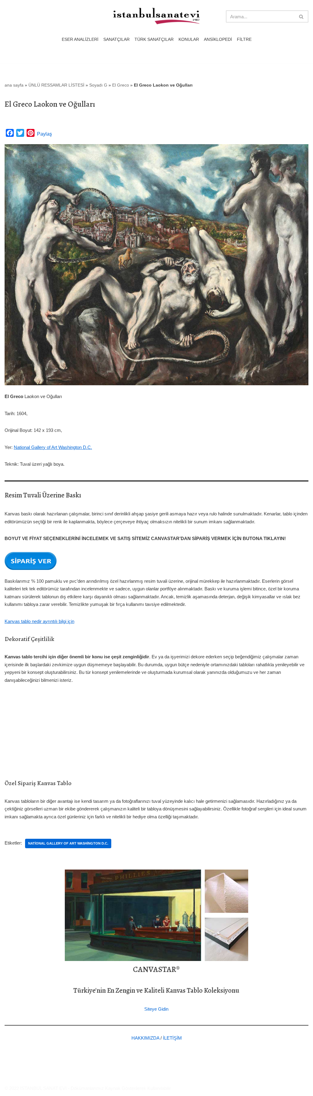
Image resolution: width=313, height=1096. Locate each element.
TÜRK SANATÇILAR (154, 39)
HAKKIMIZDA (145, 1038)
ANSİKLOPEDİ (218, 39)
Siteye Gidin (156, 1009)
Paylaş (44, 134)
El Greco (120, 85)
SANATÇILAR (116, 39)
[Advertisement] (156, 735)
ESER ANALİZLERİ (80, 39)
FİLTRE (244, 39)
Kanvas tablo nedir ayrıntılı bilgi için (39, 621)
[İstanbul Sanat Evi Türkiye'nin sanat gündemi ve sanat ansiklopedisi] (156, 16)
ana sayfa (14, 85)
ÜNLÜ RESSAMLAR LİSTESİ (56, 85)
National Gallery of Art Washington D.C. (53, 447)
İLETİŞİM (172, 1038)
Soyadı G (98, 85)
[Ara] (301, 16)
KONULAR (189, 39)
